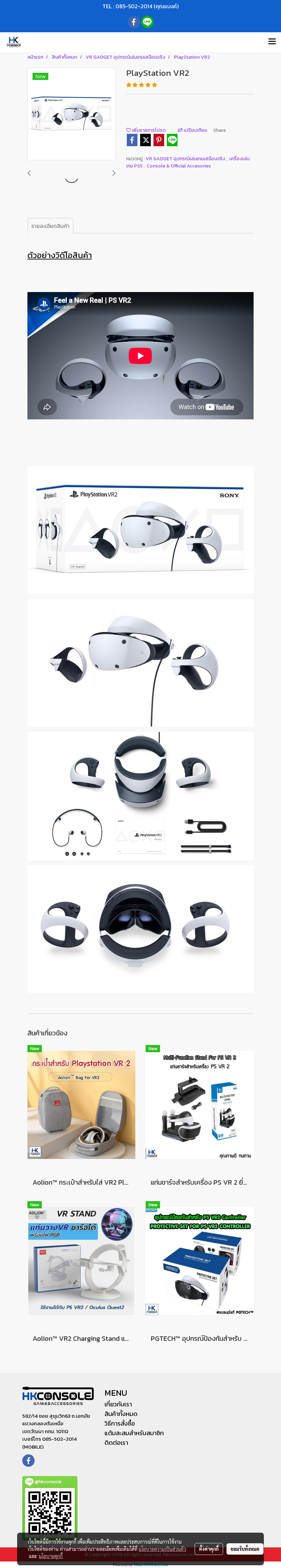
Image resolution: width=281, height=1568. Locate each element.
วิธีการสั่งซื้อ (120, 1423)
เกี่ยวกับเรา (118, 1404)
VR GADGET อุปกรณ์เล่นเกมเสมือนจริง (186, 158)
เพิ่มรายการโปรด (148, 130)
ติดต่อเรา (116, 1442)
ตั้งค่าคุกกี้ (209, 1549)
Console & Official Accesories (179, 166)
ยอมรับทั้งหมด (245, 1549)
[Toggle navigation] (272, 41)
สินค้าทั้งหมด (121, 1413)
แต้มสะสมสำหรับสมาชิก (134, 1433)
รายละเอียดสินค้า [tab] (50, 226)
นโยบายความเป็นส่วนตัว (162, 1549)
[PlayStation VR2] (71, 114)
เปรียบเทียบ (195, 130)
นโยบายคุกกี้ (51, 1556)
